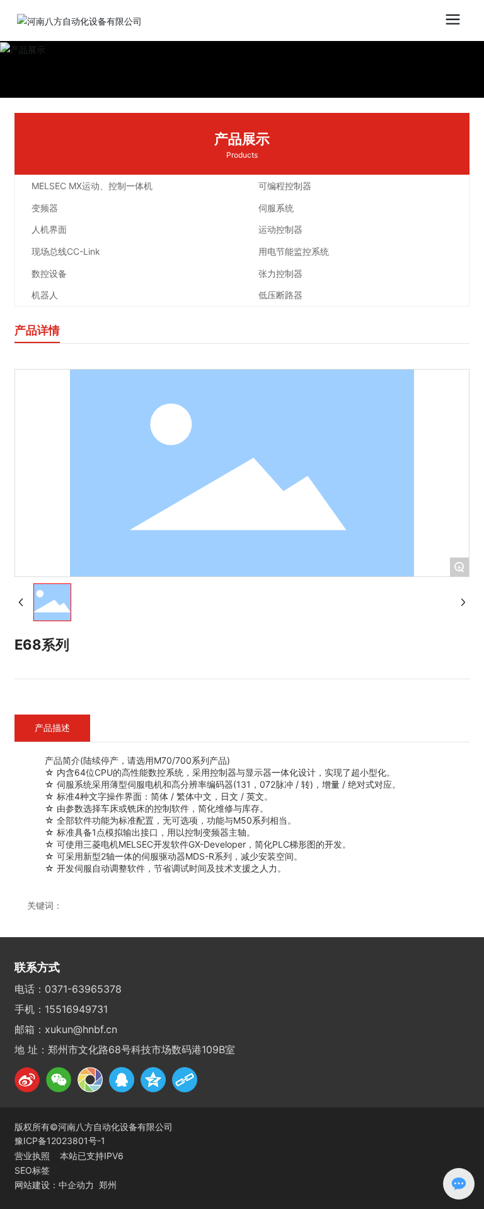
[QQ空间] (153, 1079)
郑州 (108, 1184)
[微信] (58, 1079)
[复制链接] (184, 1079)
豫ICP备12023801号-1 (59, 1140)
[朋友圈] (90, 1079)
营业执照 (33, 1155)
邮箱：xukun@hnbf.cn (65, 1029)
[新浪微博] (27, 1079)
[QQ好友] (121, 1079)
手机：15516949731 (61, 1009)
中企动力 (76, 1184)
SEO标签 (32, 1170)
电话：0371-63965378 (68, 989)
